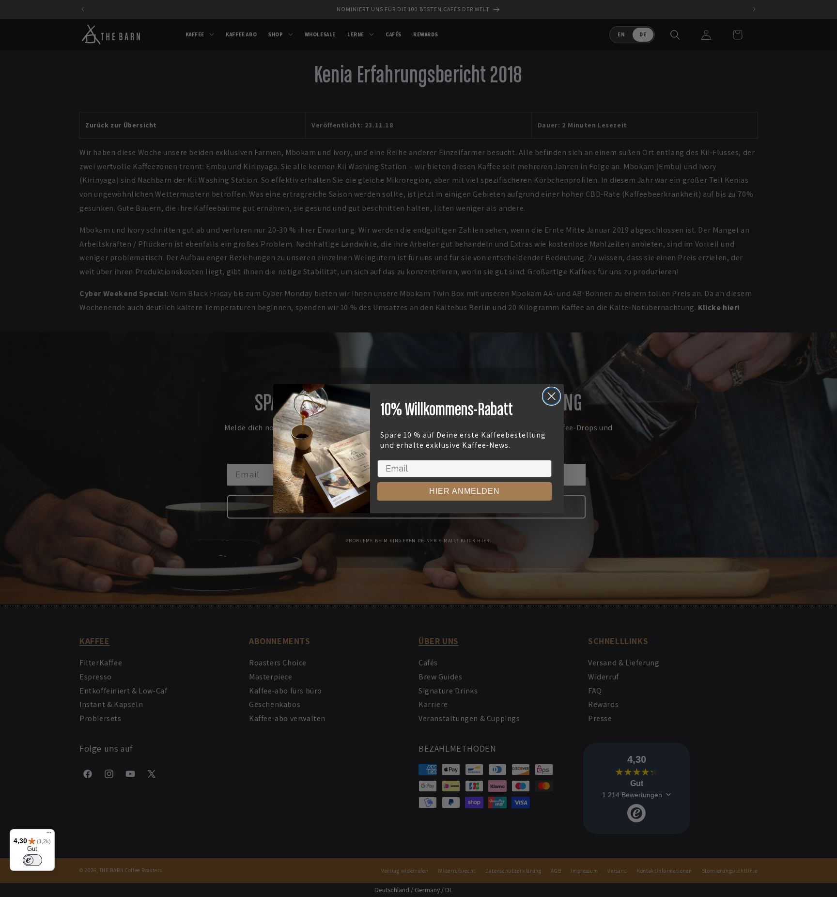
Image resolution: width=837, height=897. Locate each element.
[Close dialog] (551, 396)
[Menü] (49, 835)
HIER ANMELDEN (464, 491)
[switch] (32, 860)
